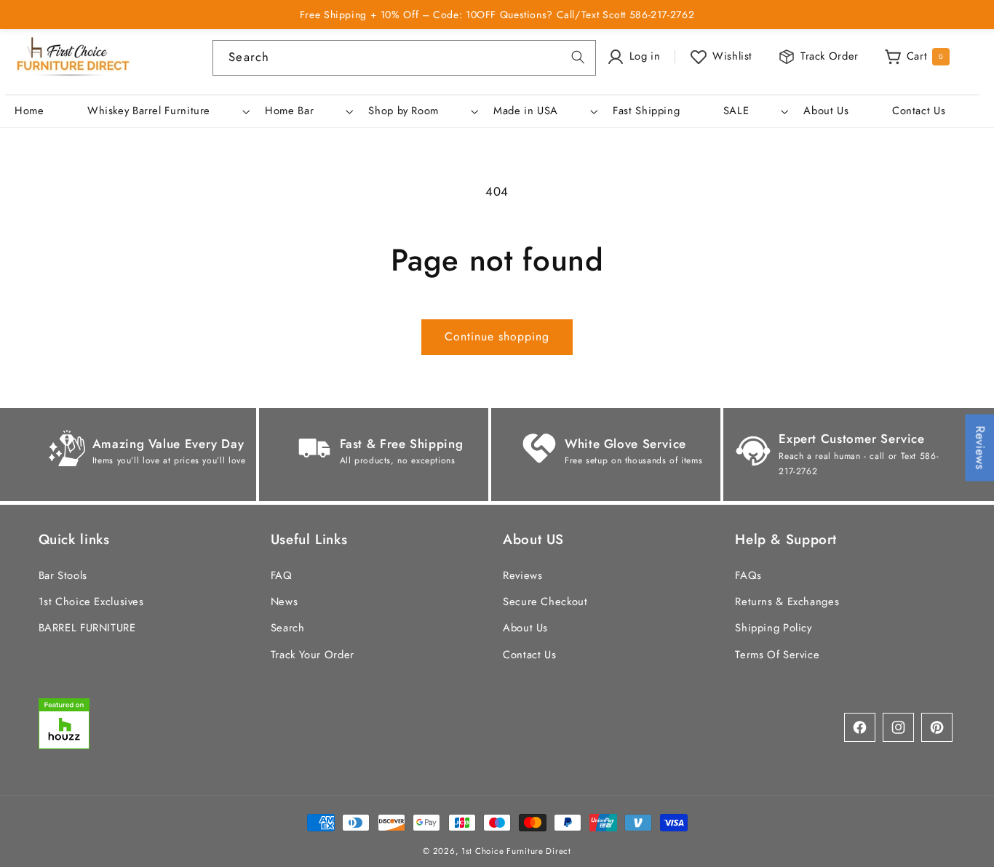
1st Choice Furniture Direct (516, 850)
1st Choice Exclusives (91, 602)
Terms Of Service (777, 654)
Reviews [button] (980, 448)
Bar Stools (63, 575)
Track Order (829, 56)
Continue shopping (497, 336)
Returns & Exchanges (787, 602)
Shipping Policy (773, 628)
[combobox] (404, 58)
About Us (525, 628)
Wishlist (732, 56)
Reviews (522, 575)
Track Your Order (312, 654)
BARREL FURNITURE (87, 628)
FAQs (748, 575)
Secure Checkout (545, 602)
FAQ (282, 575)
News (284, 602)
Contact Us (529, 654)
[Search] (578, 57)
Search (288, 628)
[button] (166, 111)
